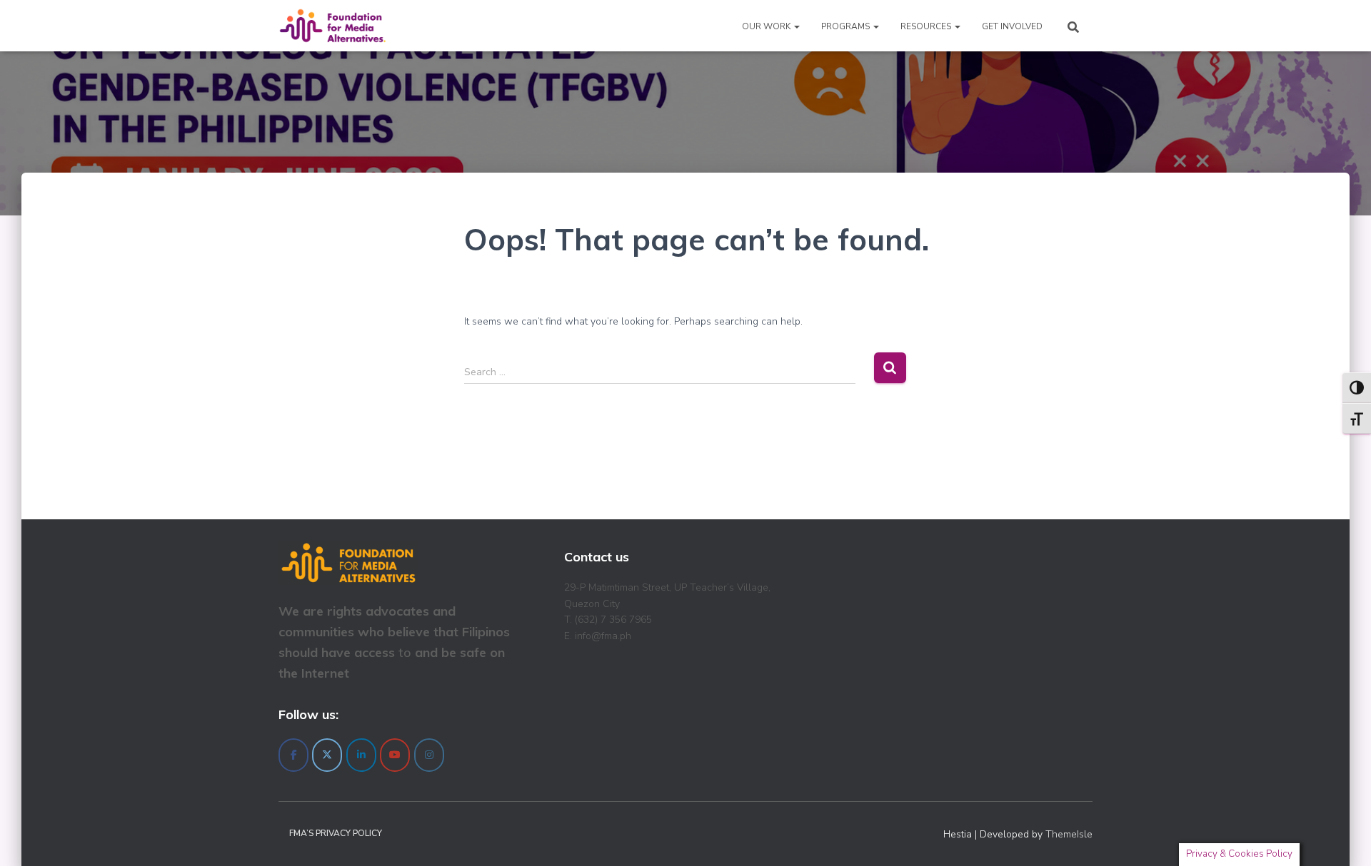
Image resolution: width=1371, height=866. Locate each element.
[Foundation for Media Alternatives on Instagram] (429, 755)
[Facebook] (293, 755)
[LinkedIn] (361, 755)
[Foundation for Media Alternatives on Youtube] (395, 755)
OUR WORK (767, 26)
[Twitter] (327, 755)
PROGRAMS (846, 26)
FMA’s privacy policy (335, 833)
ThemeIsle (1069, 834)
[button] (796, 26)
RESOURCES (926, 26)
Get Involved (1012, 26)
